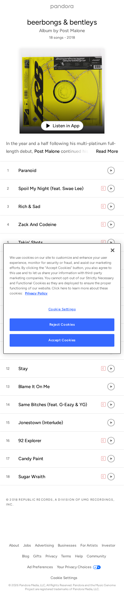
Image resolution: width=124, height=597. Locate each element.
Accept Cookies (62, 340)
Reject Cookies (62, 324)
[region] (62, 298)
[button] (62, 170)
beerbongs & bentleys (62, 22)
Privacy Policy (36, 293)
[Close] (112, 250)
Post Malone (72, 30)
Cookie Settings (62, 309)
